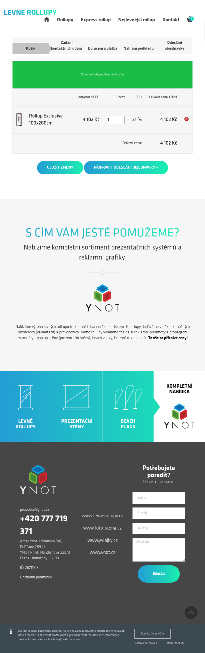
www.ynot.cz (103, 552)
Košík (30, 49)
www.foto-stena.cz (102, 528)
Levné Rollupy (30, 13)
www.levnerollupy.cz (102, 515)
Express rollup (96, 20)
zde (78, 639)
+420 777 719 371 (44, 525)
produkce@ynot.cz (34, 510)
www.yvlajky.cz (103, 540)
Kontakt (171, 20)
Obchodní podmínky (36, 577)
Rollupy (65, 20)
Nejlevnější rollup (136, 20)
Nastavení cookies (145, 643)
